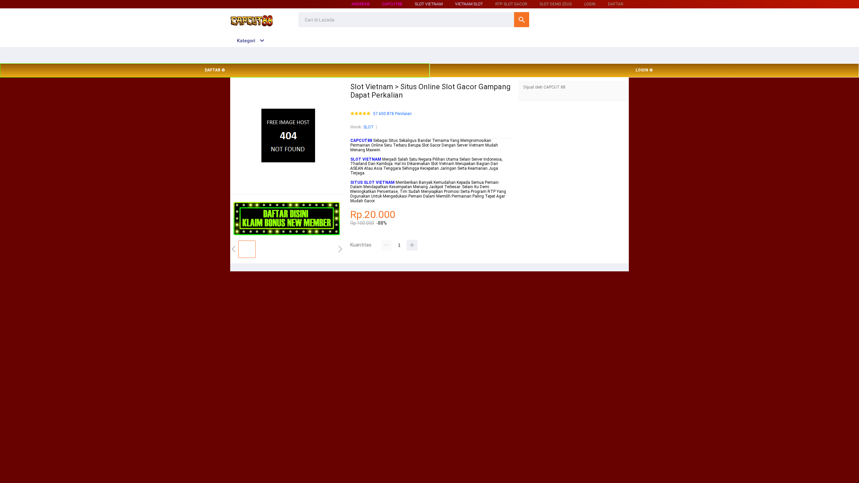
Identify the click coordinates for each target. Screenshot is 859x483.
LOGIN (590, 4)
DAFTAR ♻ (215, 70)
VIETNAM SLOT (469, 4)
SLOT (368, 127)
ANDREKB (360, 4)
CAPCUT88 (392, 4)
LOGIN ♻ (644, 70)
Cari (521, 19)
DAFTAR (615, 4)
